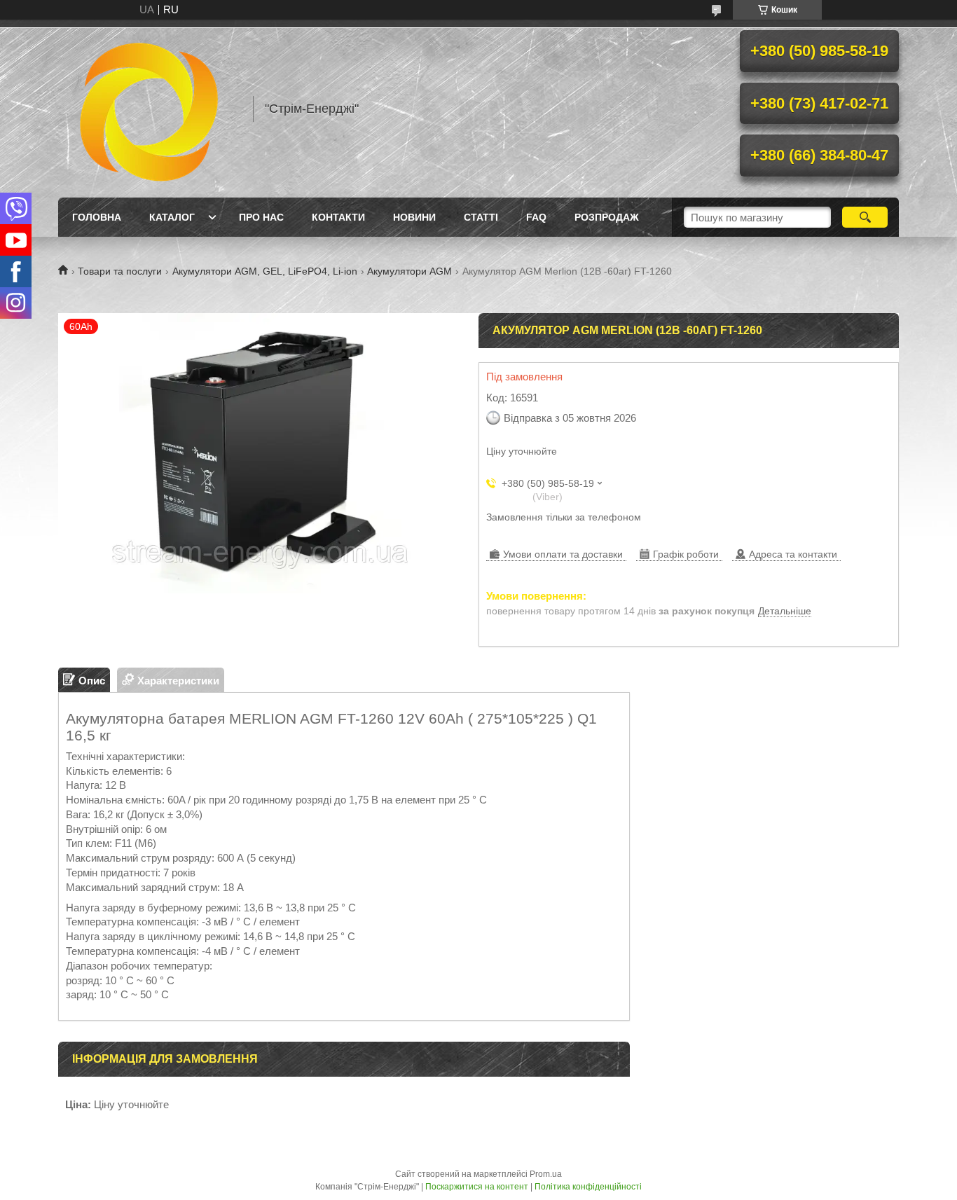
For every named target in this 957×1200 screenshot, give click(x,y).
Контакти (338, 217)
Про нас (261, 217)
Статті (481, 217)
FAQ (536, 217)
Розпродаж (606, 217)
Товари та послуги (120, 271)
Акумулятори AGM (409, 271)
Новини (414, 217)
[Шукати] (865, 217)
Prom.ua (546, 1174)
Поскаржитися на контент (476, 1187)
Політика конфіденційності (588, 1187)
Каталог (172, 217)
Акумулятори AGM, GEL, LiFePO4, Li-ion (264, 271)
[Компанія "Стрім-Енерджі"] (149, 108)
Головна (96, 217)
